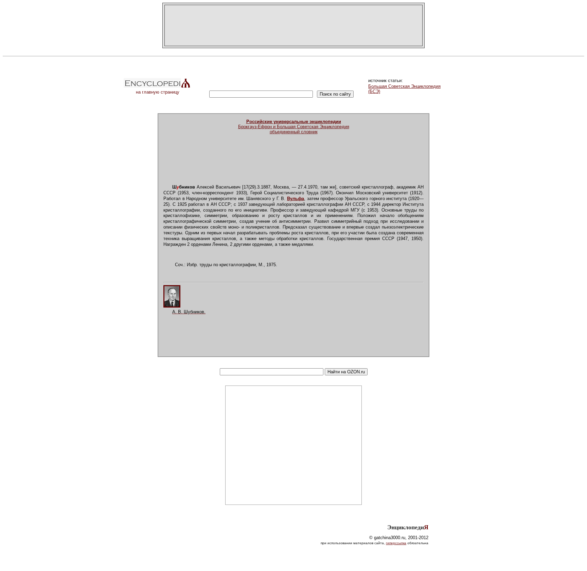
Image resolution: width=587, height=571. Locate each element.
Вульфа (295, 198)
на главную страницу (157, 92)
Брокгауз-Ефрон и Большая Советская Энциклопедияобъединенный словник (293, 126)
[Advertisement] (293, 25)
